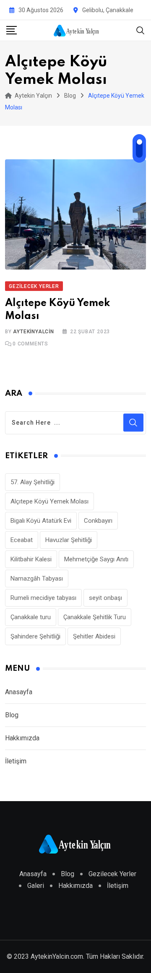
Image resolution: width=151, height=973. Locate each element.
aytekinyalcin (33, 332)
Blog (11, 715)
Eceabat (21, 540)
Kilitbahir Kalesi (31, 559)
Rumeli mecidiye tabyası (43, 598)
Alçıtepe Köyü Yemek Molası (49, 501)
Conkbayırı (98, 520)
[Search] (140, 30)
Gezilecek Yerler (112, 874)
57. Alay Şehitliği (32, 482)
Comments (30, 344)
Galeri (35, 886)
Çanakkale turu (30, 617)
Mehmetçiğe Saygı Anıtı (96, 559)
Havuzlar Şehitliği (68, 540)
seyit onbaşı (105, 598)
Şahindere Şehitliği (35, 636)
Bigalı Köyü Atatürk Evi (40, 520)
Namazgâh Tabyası (36, 578)
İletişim (15, 761)
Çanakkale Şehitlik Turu (94, 617)
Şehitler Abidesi (94, 636)
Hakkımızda (22, 738)
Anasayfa (18, 692)
